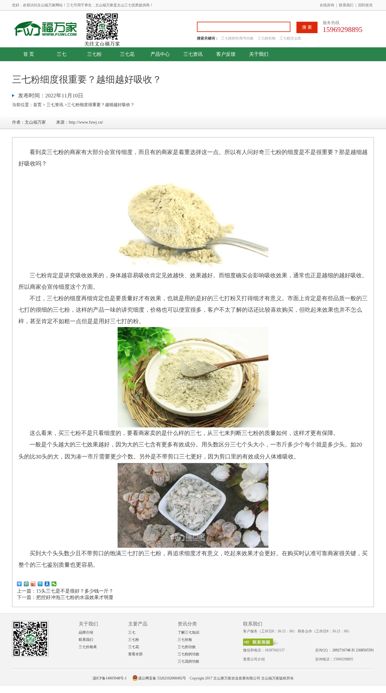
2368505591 (365, 650)
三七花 (127, 54)
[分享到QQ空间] (26, 583)
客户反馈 (226, 54)
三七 (61, 54)
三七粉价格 (267, 38)
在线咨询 (327, 5)
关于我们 (258, 54)
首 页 (28, 54)
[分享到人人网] (47, 583)
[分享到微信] (54, 583)
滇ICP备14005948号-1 (110, 678)
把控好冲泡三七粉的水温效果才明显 (74, 597)
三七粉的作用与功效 (238, 38)
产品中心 (160, 54)
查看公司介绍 (254, 659)
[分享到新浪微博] (33, 583)
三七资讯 (193, 54)
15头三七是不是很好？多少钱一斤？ (74, 591)
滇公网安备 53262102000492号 (162, 678)
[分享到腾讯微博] (40, 583)
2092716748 (341, 650)
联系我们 (346, 5)
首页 (37, 104)
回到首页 (365, 5)
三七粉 (94, 54)
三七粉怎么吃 (290, 38)
